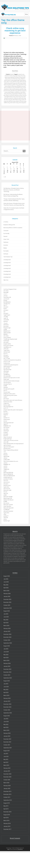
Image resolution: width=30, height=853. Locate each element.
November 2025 (7, 602)
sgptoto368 (6, 456)
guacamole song (22, 84)
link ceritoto (6, 503)
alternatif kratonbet (8, 511)
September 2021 (8, 747)
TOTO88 (6, 316)
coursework (6, 298)
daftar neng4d (7, 332)
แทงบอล (5, 295)
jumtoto (5, 411)
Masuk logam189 (8, 498)
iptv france (6, 398)
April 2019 (6, 809)
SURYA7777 (6, 417)
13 (14, 168)
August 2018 (7, 814)
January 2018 (7, 826)
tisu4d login (6, 340)
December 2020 (7, 774)
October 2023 (7, 675)
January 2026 (7, 596)
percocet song (7, 90)
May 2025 (6, 619)
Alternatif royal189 (8, 504)
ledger (5, 471)
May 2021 (6, 759)
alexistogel (6, 430)
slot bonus (6, 324)
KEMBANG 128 (7, 426)
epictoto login (7, 352)
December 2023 (7, 669)
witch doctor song (14, 102)
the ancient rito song (11, 98)
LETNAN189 (6, 509)
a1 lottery (6, 221)
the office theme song (16, 99)
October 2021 (7, 744)
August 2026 (7, 576)
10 (4, 168)
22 (20, 170)
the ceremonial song (21, 98)
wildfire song (7, 102)
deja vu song (9, 81)
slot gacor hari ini (8, 384)
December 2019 (7, 791)
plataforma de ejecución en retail (12, 377)
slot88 (5, 495)
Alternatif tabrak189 (8, 508)
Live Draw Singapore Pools (10, 289)
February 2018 (7, 823)
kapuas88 (6, 292)
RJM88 (5, 501)
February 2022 (7, 733)
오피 (5, 451)
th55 (5, 416)
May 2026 (6, 584)
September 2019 (8, 800)
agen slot (6, 493)
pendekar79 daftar (8, 479)
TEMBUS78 (6, 469)
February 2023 (7, 698)
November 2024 (7, 637)
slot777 (5, 390)
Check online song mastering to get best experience (15, 30)
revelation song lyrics (14, 92)
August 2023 (7, 680)
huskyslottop (7, 363)
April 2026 (6, 587)
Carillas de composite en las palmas (12, 360)
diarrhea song (16, 81)
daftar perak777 (7, 366)
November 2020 (7, 776)
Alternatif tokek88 (8, 496)
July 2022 (6, 718)
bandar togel (7, 520)
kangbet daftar (7, 344)
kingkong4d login (8, 438)
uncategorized (7, 259)
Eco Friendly (6, 233)
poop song (7, 92)
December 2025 (7, 599)
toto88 (5, 329)
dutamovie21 (7, 419)
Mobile (5, 248)
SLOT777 (6, 408)
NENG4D (6, 334)
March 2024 (6, 660)
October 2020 (7, 779)
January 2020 (7, 788)
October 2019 (7, 797)
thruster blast (7, 392)
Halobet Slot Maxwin (8, 500)
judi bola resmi (7, 448)
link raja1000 (7, 368)
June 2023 (6, 686)
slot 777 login (7, 358)
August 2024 (7, 646)
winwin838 (6, 319)
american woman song (10, 75)
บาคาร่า (5, 294)
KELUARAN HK (7, 302)
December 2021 (7, 739)
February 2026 (7, 593)
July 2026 (6, 579)
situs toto (6, 480)
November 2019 (7, 794)
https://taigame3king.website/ (11, 450)
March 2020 (6, 782)
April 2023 (6, 692)
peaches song (23, 89)
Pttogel (5, 300)
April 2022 (6, 727)
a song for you (21, 74)
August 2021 (7, 750)
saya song (9, 93)
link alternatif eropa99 (9, 389)
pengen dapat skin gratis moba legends (13, 409)
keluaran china (7, 485)
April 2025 (6, 622)
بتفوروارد (6, 323)
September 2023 (8, 678)
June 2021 (6, 756)
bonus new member (8, 345)
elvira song (12, 83)
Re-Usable (6, 251)
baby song (7, 77)
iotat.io (5, 519)
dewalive (6, 387)
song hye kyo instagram (17, 93)
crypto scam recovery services (11, 440)
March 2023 (6, 695)
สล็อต (5, 514)
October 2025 (7, 605)
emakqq (6, 432)
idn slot (5, 421)
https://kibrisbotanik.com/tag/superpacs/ (14, 443)
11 (7, 168)
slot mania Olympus (17, 400)
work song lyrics (22, 102)
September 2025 (8, 608)
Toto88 (5, 339)
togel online (6, 487)
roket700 (6, 517)
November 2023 (7, 672)
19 (10, 170)
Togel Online (7, 350)
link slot (5, 491)
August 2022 (7, 715)
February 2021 (7, 768)
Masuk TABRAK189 (8, 474)
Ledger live (6, 403)
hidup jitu (6, 414)
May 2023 (6, 689)
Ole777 (5, 305)
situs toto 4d (7, 482)
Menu (26, 14)
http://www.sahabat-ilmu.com (11, 461)
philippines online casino (9, 393)
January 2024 (7, 666)
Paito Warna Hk (7, 297)
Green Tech (6, 239)
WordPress (20, 849)
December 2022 (7, 704)
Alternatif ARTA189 (8, 472)
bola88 (5, 385)
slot (4, 311)
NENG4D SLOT (7, 331)
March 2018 (6, 820)
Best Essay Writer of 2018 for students (13, 227)
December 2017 (7, 829)
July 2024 (6, 648)
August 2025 (7, 611)
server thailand (7, 337)
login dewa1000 (7, 369)
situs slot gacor (7, 382)
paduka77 (6, 516)
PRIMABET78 (7, 464)
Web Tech (6, 280)
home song (7, 86)
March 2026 (6, 590)
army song (22, 75)
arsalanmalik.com (8, 477)
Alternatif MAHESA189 (9, 475)
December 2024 (7, 634)
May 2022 (6, 724)
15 (20, 168)
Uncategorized (7, 274)
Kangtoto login (7, 327)
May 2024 (6, 654)
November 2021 (7, 742)
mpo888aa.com (7, 347)
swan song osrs (19, 96)
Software (6, 253)
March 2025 (6, 625)
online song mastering (14, 89)
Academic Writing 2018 (9, 224)
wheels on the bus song (20, 101)
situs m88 (6, 442)
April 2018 (6, 817)
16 (23, 168)
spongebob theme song (9, 96)
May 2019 (6, 806)
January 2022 (7, 736)
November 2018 (7, 811)
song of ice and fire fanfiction (12, 95)
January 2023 (7, 701)
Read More (15, 71)
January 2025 (7, 631)
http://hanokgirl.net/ (8, 406)
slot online (6, 290)
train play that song (11, 101)
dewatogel (6, 356)
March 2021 (6, 765)
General (12, 74)
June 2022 (6, 721)
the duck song (7, 99)
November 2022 (7, 707)
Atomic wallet (7, 405)
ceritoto (5, 453)
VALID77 (6, 424)
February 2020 (7, 785)
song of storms (22, 95)
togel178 (6, 318)
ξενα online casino (8, 400)
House (5, 308)
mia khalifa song (18, 87)
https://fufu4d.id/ (8, 437)
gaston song (15, 84)
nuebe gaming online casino (10, 395)
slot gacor (6, 307)
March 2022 (6, 730)
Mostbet (6, 454)
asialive (5, 397)
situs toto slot (7, 488)
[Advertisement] (15, 126)
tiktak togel (6, 379)
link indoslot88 (7, 376)
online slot (6, 348)
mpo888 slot (7, 374)
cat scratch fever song (15, 78)
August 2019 (7, 803)
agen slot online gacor (9, 446)
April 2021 (6, 762)
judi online (6, 372)
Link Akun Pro (7, 303)
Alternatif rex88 (7, 490)
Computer (6, 230)
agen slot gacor (7, 445)
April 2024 (6, 657)
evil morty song (18, 83)
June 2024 (6, 651)
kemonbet (6, 326)
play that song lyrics (21, 90)
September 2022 (8, 712)
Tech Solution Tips (8, 256)
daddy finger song (18, 80)
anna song (17, 75)
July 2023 (6, 683)
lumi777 (5, 353)
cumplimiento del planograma (11, 364)
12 (10, 168)
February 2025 (7, 628)
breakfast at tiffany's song (16, 77)
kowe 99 (6, 435)
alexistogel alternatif (9, 422)
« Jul (5, 176)
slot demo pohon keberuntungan (11, 381)
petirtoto (6, 321)
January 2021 (7, 771)
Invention (6, 245)
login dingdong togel (12, 339)
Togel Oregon (7, 315)
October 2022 (7, 710)
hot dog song (13, 86)
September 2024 (8, 643)
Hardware (6, 242)
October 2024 (7, 640)
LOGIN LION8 (7, 459)
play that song (14, 90)
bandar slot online (8, 401)
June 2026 (6, 582)
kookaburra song (11, 87)
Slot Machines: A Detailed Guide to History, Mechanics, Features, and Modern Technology (14, 190)
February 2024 (7, 663)
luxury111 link (7, 361)
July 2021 (6, 753)
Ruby (8, 849)
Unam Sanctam (7, 506)
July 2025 (6, 614)
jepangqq (6, 434)
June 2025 (6, 616)
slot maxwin (6, 427)
